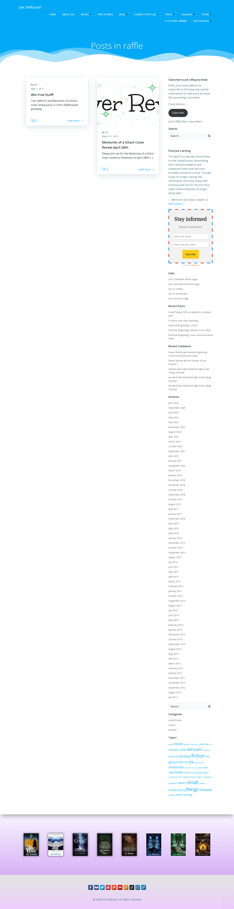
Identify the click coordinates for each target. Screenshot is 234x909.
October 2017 (175, 499)
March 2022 (174, 441)
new (170, 772)
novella (187, 772)
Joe (35, 84)
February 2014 (175, 624)
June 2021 (173, 456)
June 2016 (173, 523)
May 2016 (173, 528)
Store (205, 14)
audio (171, 744)
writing (188, 794)
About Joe (68, 14)
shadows (172, 783)
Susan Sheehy (175, 352)
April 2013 (173, 658)
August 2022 (174, 431)
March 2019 (174, 470)
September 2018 (176, 494)
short (182, 783)
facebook (173, 756)
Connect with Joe (145, 14)
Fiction (171, 725)
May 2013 (173, 653)
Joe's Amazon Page (178, 298)
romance (207, 776)
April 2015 (173, 576)
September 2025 (176, 407)
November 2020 (176, 465)
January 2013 (175, 673)
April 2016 (173, 533)
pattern (205, 772)
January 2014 (175, 629)
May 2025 (173, 417)
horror (183, 762)
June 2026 (173, 402)
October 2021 (175, 446)
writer (179, 794)
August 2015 (174, 557)
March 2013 (174, 663)
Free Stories (105, 14)
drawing (206, 750)
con (211, 744)
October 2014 (175, 595)
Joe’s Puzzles (201, 20)
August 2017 (174, 504)
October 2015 (175, 547)
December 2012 (176, 677)
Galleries (186, 14)
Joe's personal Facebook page (183, 284)
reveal (185, 776)
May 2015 (173, 571)
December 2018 (176, 480)
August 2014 (174, 605)
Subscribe (178, 112)
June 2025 (173, 412)
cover (183, 750)
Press (169, 14)
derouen (194, 749)
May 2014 (173, 620)
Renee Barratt (175, 360)
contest (173, 750)
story (181, 790)
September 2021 (176, 451)
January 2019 (175, 475)
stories (172, 790)
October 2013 (175, 639)
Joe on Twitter (175, 288)
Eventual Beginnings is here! (182, 325)
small (192, 782)
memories (176, 767)
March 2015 (174, 581)
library (197, 763)
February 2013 (175, 668)
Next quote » (176, 203)
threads (205, 789)
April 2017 (173, 509)
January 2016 (175, 538)
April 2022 (173, 436)
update (171, 794)
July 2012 (173, 697)
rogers (199, 776)
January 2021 (175, 460)
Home (52, 14)
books (186, 744)
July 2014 (173, 610)
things (192, 789)
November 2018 (176, 484)
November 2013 (176, 634)
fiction (198, 755)
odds (193, 773)
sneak (202, 783)
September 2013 (176, 644)
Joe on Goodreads (177, 293)
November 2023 (176, 427)
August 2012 (174, 692)
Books (85, 14)
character (194, 744)
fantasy (185, 756)
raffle (179, 777)
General (172, 729)
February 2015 (175, 586)
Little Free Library (176, 20)
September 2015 (176, 552)
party (198, 772)
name (205, 767)
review (192, 776)
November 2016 (176, 518)
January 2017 (175, 513)
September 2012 (176, 687)
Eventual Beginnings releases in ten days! (189, 330)
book (178, 743)
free (207, 756)
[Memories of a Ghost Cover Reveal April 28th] (128, 101)
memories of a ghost (193, 768)
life (202, 763)
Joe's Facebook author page (182, 279)
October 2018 (175, 489)
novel (178, 772)
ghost (172, 762)
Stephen (172, 369)
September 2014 (176, 600)
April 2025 (173, 422)
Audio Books (175, 720)
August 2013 (174, 649)
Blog (122, 14)
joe (191, 761)
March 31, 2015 (110, 136)
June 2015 (173, 566)
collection (204, 744)
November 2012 (176, 682)
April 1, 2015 (37, 88)
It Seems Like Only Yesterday (183, 320)
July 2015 (173, 562)
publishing (172, 777)
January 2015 (175, 591)
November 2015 (176, 542)
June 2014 (173, 615)
